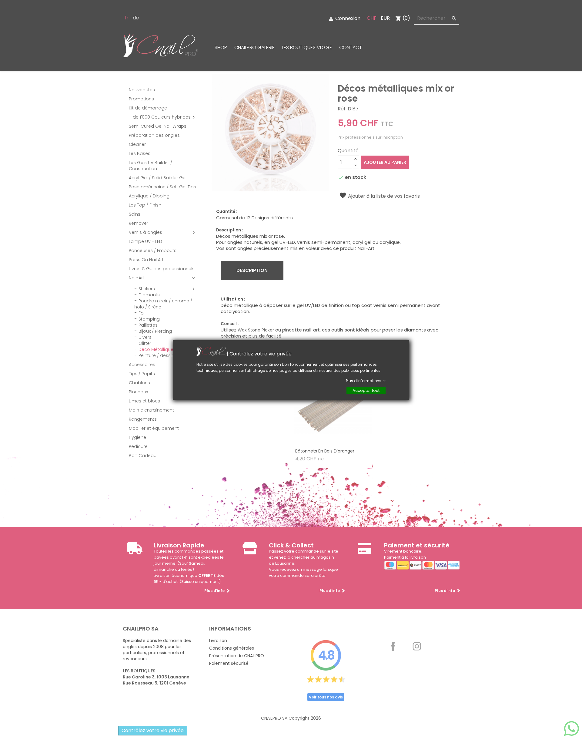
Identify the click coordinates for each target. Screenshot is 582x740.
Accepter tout (366, 390)
